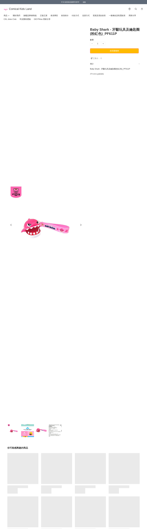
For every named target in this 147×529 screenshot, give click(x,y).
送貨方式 (86, 15)
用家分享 (132, 15)
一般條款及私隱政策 (117, 15)
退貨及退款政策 (99, 15)
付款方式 (75, 15)
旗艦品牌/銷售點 (30, 15)
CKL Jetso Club (10, 19)
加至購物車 (114, 51)
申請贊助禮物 (25, 19)
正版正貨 (43, 15)
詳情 (84, 2)
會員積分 (64, 15)
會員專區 (54, 15)
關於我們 (16, 15)
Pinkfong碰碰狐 (97, 74)
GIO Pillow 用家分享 (42, 19)
